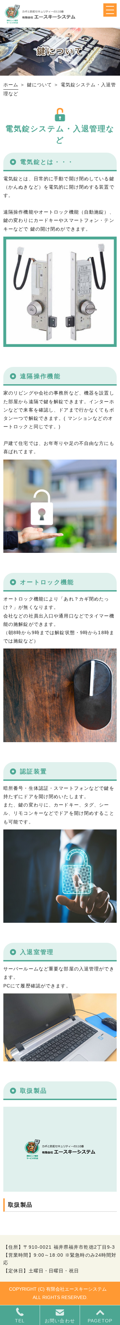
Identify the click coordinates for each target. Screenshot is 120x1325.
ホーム (10, 84)
